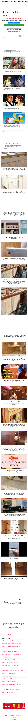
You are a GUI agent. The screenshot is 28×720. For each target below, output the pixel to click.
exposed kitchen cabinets (19, 20)
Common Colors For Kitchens (8, 673)
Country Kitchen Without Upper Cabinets (11, 646)
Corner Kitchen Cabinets (7, 692)
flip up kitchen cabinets (14, 27)
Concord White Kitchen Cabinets (9, 676)
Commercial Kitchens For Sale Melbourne (11, 654)
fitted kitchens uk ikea (8, 20)
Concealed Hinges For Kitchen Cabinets (11, 689)
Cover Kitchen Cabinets (7, 657)
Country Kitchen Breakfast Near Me (10, 687)
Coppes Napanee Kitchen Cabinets (10, 662)
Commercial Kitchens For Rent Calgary (10, 651)
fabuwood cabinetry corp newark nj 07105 (14, 25)
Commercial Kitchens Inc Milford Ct (10, 665)
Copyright (14, 717)
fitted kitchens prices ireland (14, 29)
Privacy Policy (19, 715)
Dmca (6, 715)
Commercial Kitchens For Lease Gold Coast (12, 649)
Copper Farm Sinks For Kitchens (9, 659)
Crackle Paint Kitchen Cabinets (9, 668)
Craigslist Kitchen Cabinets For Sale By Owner (12, 670)
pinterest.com (9, 634)
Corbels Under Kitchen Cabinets (9, 640)
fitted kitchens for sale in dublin (14, 18)
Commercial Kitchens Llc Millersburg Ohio (11, 643)
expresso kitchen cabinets (14, 22)
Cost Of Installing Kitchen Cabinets (9, 678)
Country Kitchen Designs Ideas (9, 681)
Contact (12, 715)
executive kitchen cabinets (14, 31)
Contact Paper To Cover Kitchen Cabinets (11, 684)
